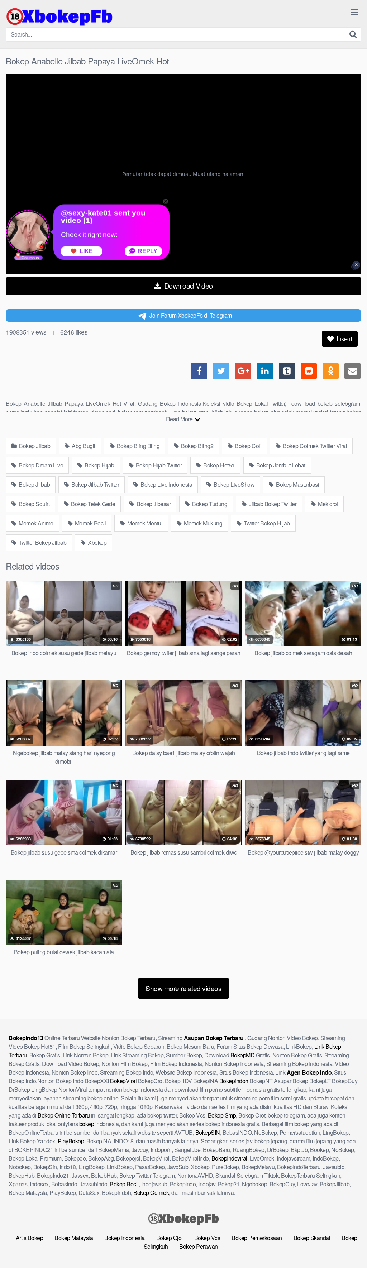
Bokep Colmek (151, 1192)
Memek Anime (35, 523)
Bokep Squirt (34, 504)
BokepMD (242, 1055)
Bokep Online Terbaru (64, 1115)
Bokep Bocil (124, 1184)
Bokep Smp (222, 1115)
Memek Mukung (203, 523)
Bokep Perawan (198, 1246)
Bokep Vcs (207, 1238)
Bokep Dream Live (40, 465)
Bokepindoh (233, 1081)
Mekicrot (327, 504)
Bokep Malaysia (73, 1238)
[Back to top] (347, 1245)
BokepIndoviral (229, 1158)
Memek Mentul (144, 523)
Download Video (187, 285)
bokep (86, 1124)
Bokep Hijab (99, 465)
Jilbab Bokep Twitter (272, 504)
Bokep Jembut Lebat (280, 465)
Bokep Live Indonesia (165, 484)
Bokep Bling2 (197, 446)
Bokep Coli (248, 446)
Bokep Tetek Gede (92, 504)
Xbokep (97, 542)
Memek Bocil (89, 523)
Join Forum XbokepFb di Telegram (190, 315)
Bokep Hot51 (218, 465)
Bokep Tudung (209, 504)
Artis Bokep (29, 1238)
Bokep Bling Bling (137, 446)
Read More (180, 419)
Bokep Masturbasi (297, 484)
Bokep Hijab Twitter (158, 465)
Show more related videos (183, 988)
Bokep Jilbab (34, 446)
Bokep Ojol (169, 1238)
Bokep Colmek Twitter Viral (314, 446)
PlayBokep (71, 1141)
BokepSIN (207, 1132)
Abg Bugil (83, 446)
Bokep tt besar (153, 504)
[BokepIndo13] (59, 16)
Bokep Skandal (312, 1238)
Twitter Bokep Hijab (266, 523)
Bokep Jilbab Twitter (94, 484)
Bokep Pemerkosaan (257, 1238)
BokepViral (123, 1081)
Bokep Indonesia (124, 1238)
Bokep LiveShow (234, 484)
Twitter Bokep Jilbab (42, 542)
